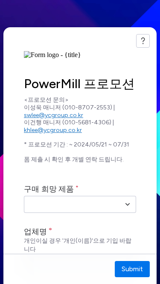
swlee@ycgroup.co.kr (53, 115)
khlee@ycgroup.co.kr (53, 130)
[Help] (143, 41)
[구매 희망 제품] (127, 204)
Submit (132, 269)
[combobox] (70, 204)
